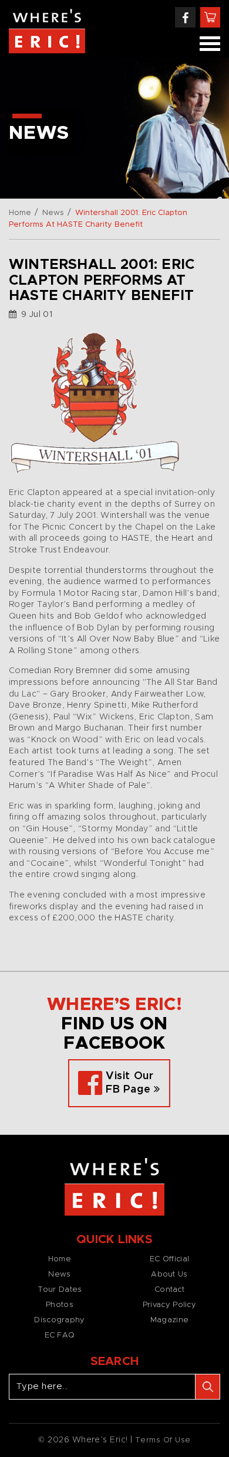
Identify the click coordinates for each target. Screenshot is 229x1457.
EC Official (169, 1259)
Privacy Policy (169, 1305)
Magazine (169, 1320)
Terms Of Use (163, 1440)
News (53, 213)
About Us (169, 1274)
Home (20, 213)
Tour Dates (60, 1290)
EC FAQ (60, 1335)
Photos (59, 1305)
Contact (169, 1290)
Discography (59, 1320)
